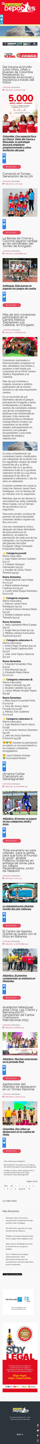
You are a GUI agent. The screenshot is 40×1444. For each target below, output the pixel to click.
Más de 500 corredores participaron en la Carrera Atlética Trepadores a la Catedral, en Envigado (19, 320)
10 (15, 1189)
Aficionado (15, 87)
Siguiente (22, 1189)
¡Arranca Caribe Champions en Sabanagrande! (14, 776)
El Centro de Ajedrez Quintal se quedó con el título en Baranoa (19, 933)
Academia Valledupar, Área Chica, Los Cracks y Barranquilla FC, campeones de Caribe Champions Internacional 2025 (20, 1013)
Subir (19, 1434)
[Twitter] (20, 19)
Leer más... (12, 167)
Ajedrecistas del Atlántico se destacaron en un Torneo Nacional (19, 1086)
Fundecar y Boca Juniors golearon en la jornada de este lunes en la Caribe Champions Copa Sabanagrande (19, 1173)
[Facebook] (20, 16)
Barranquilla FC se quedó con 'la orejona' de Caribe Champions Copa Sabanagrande (20, 1166)
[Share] (20, 22)
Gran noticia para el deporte (14, 1161)
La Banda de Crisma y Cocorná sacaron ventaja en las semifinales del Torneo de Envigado (20, 242)
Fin (29, 1189)
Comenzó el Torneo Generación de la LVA (18, 175)
